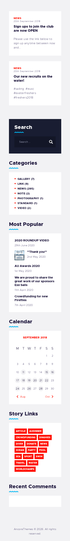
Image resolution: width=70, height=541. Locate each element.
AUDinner (35, 431)
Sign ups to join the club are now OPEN (34, 28)
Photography (28, 198)
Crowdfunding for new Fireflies (31, 298)
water (33, 462)
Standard (25, 203)
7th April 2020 (24, 305)
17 (17, 380)
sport (28, 456)
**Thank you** (37, 252)
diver (19, 443)
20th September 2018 (27, 21)
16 (52, 372)
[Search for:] (35, 141)
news (43, 443)
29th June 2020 (25, 245)
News (18, 18)
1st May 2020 (23, 271)
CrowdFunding (25, 437)
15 (46, 372)
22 (46, 380)
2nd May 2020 (36, 256)
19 (29, 380)
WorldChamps (25, 469)
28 (40, 388)
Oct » (48, 396)
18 (23, 380)
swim (39, 456)
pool (42, 450)
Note (21, 193)
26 (29, 388)
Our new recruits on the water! (33, 78)
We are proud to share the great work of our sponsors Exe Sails (34, 281)
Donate (31, 443)
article (21, 431)
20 (35, 380)
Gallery (24, 179)
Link (21, 183)
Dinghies (44, 437)
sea (18, 456)
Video (22, 208)
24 (17, 388)
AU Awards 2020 (27, 266)
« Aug (22, 396)
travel (20, 462)
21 (41, 380)
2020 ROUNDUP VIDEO (32, 240)
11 (23, 372)
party (31, 450)
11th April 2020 (24, 290)
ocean (20, 450)
